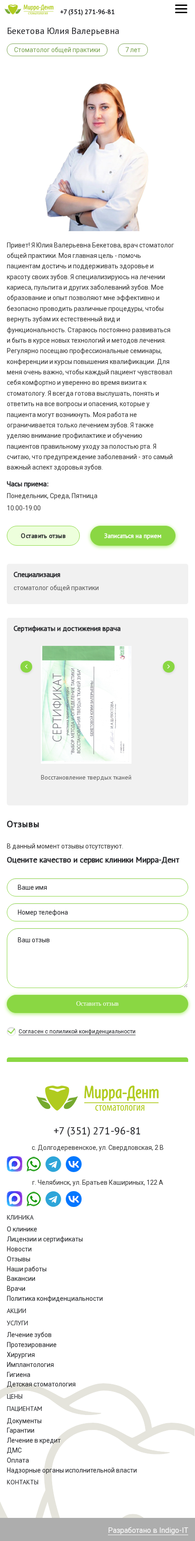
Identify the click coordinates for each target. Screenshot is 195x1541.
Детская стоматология (41, 1384)
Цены (15, 1396)
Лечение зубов (29, 1334)
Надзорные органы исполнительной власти (72, 1470)
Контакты (23, 1482)
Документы (24, 1421)
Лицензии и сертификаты (45, 1239)
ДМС (14, 1450)
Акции (16, 1311)
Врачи (16, 1288)
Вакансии (21, 1278)
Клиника (20, 1217)
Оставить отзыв (43, 536)
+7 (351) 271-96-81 (87, 12)
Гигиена (18, 1374)
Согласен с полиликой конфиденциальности (77, 1031)
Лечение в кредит (34, 1440)
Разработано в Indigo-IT (148, 1530)
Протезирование (32, 1344)
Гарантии (20, 1430)
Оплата (18, 1460)
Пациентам (24, 1409)
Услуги (17, 1323)
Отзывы (18, 1259)
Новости (19, 1249)
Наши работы (27, 1269)
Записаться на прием (132, 536)
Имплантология (30, 1364)
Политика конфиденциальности (55, 1298)
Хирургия (21, 1354)
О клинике (22, 1229)
